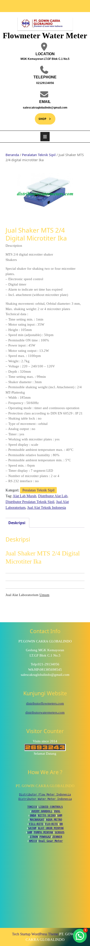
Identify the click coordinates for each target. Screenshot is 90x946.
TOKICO (32, 806)
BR (61, 824)
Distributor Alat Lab (52, 496)
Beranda (12, 154)
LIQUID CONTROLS (51, 806)
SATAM (32, 828)
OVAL (57, 811)
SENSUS (59, 832)
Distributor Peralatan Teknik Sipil (30, 502)
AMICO (33, 841)
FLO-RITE (51, 824)
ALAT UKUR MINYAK (51, 828)
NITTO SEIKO (47, 815)
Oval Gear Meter (51, 841)
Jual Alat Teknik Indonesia (46, 508)
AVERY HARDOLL (41, 811)
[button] (80, 936)
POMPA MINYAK (43, 832)
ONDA (33, 815)
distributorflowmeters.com (45, 703)
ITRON (34, 836)
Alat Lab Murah (24, 496)
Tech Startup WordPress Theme (35, 934)
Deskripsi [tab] (16, 522)
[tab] (45, 136)
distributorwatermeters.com (45, 712)
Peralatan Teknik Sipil (39, 154)
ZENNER (57, 836)
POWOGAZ (45, 836)
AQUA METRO (54, 819)
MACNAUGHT (37, 819)
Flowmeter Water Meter (45, 35)
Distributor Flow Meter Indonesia (45, 794)
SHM (59, 815)
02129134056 (35, 83)
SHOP (40, 117)
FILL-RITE (36, 824)
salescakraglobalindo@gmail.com (41, 107)
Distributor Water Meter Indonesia (45, 799)
